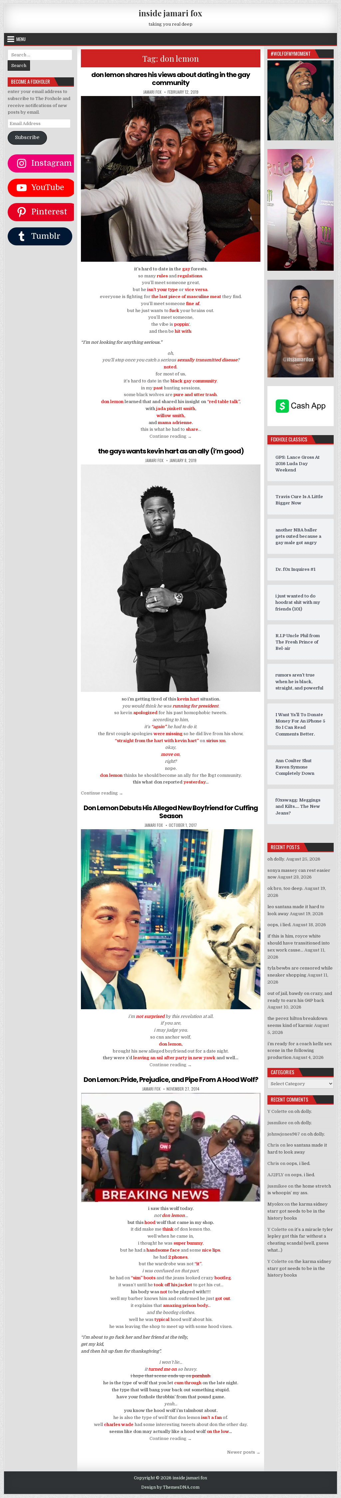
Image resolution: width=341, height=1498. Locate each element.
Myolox (275, 1204)
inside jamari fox (170, 13)
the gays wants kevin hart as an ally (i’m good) (171, 451)
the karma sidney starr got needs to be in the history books (297, 1211)
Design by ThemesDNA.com (170, 1487)
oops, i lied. (279, 924)
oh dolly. (276, 859)
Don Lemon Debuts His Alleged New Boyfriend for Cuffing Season (171, 812)
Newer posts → (243, 1452)
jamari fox (152, 92)
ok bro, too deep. (285, 888)
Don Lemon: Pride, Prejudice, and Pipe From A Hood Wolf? (171, 1079)
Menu (21, 39)
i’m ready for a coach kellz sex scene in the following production (299, 1050)
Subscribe (27, 137)
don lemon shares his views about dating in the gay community (170, 78)
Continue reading (171, 436)
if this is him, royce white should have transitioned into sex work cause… (298, 943)
